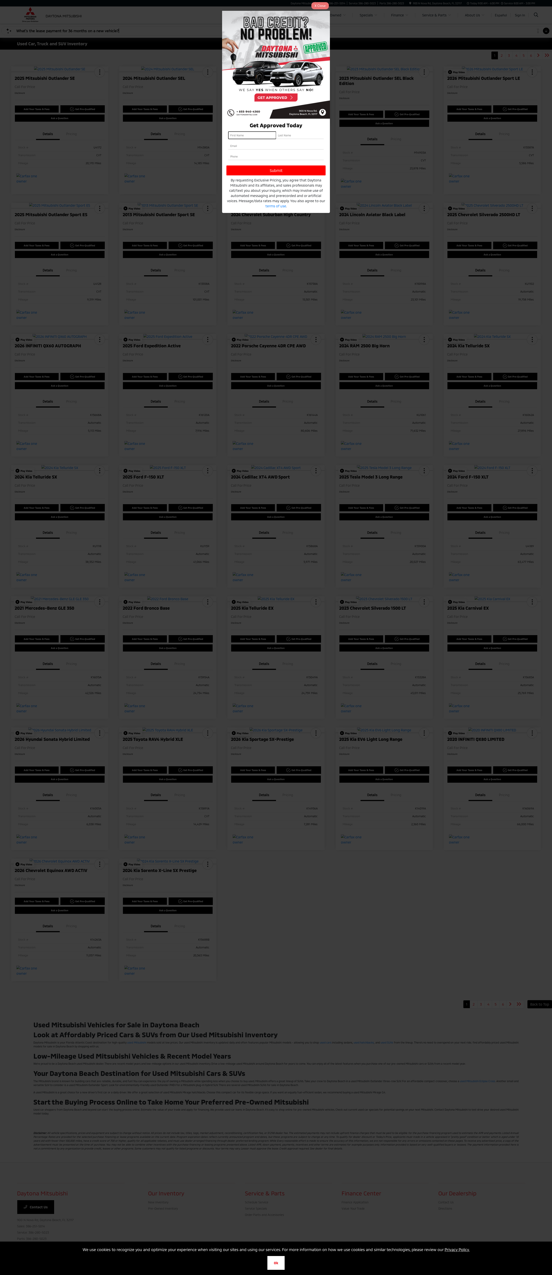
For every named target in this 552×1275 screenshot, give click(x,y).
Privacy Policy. (457, 1249)
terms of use (275, 206)
